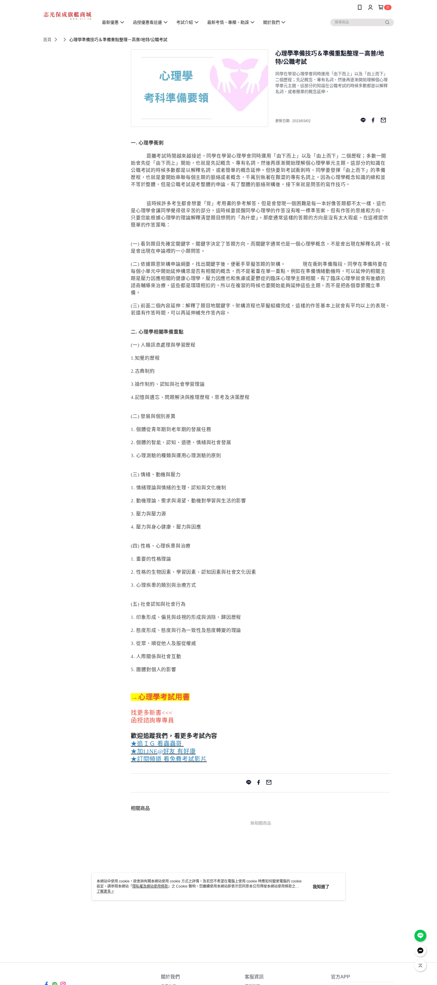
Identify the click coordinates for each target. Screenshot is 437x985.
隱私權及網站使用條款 (150, 886)
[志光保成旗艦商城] (67, 15)
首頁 (47, 39)
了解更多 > (105, 891)
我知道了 (321, 886)
